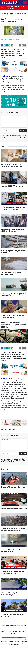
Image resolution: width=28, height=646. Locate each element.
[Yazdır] (12, 45)
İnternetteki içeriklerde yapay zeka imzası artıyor (15, 7)
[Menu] (25, 2)
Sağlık (11, 13)
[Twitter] (5, 45)
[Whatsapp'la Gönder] (9, 45)
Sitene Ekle (13, 633)
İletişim (15, 631)
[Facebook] (2, 45)
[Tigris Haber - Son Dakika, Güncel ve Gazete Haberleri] (9, 2)
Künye (9, 631)
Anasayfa (5, 13)
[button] (20, 45)
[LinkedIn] (7, 45)
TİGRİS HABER (5, 379)
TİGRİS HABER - (6, 76)
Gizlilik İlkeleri (22, 631)
